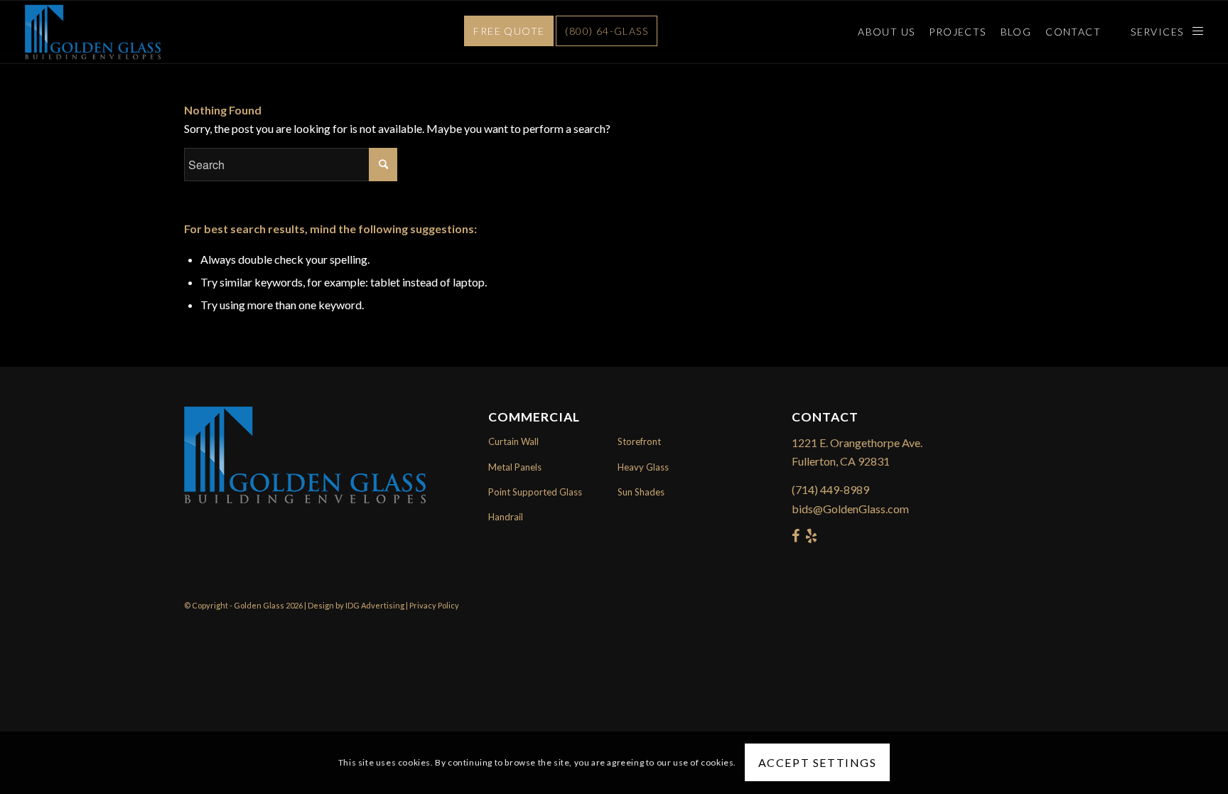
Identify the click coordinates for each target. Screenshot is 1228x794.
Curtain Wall (513, 441)
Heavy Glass (643, 467)
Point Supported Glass (535, 492)
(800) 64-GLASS (606, 31)
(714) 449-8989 (830, 489)
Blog (1016, 32)
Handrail (505, 516)
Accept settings (817, 762)
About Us (886, 32)
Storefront (639, 441)
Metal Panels (515, 467)
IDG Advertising (374, 605)
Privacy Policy (434, 605)
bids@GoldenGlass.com (850, 508)
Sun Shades (641, 492)
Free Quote (508, 31)
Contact (1073, 32)
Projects (957, 32)
